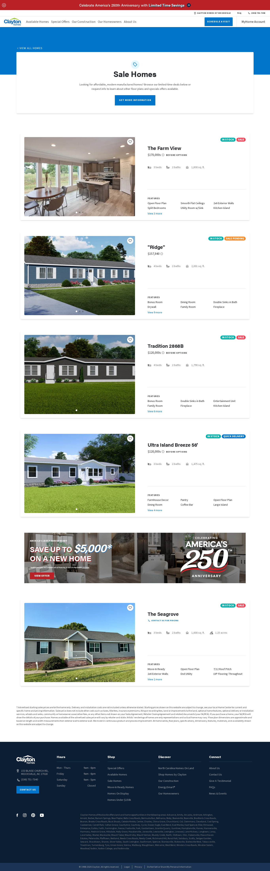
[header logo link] (12, 22)
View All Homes (31, 48)
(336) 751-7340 (258, 13)
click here (85, 567)
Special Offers (60, 22)
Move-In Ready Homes (121, 787)
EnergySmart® (166, 787)
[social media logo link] (17, 815)
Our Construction (83, 22)
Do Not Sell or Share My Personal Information (169, 867)
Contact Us (28, 789)
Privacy (138, 867)
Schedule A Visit (218, 21)
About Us (130, 22)
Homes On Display (118, 794)
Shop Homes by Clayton (172, 775)
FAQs (212, 787)
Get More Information (135, 100)
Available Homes (37, 22)
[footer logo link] (25, 759)
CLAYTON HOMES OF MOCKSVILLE (214, 13)
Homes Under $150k (119, 800)
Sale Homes (115, 781)
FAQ (239, 13)
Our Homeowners (110, 22)
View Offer (42, 576)
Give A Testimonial (220, 781)
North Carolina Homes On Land (176, 768)
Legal (127, 867)
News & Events (218, 794)
